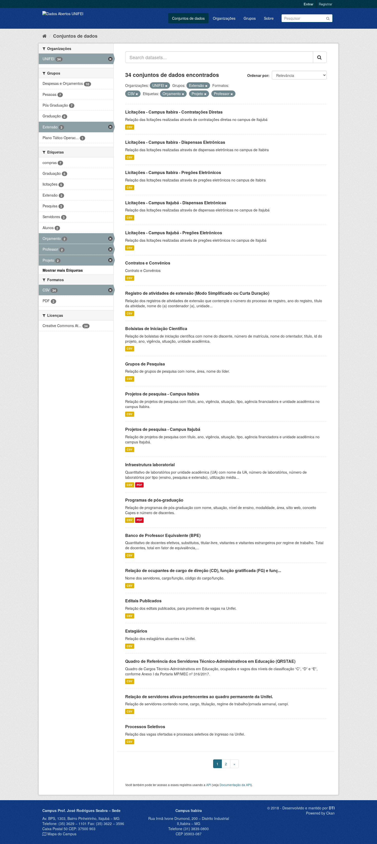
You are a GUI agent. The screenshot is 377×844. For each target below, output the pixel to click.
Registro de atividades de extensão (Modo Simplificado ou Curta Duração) (197, 293)
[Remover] (166, 86)
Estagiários (136, 631)
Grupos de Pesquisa (145, 364)
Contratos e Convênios (147, 263)
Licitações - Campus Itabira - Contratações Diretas (174, 112)
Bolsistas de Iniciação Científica (156, 328)
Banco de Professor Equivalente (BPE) (163, 535)
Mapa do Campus (61, 833)
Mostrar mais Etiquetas (63, 270)
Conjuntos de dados (188, 18)
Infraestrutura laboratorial (150, 464)
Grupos (250, 18)
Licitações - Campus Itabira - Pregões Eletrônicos (173, 172)
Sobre (269, 18)
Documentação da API (235, 784)
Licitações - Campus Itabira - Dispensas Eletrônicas (175, 142)
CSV (129, 127)
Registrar (325, 4)
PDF (139, 485)
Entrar (308, 4)
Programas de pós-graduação (154, 500)
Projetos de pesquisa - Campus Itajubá (162, 429)
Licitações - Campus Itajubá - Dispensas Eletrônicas (175, 203)
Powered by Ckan (320, 813)
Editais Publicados (143, 601)
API (208, 784)
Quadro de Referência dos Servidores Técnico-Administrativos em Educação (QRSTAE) (210, 661)
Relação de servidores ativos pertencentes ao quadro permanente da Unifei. (199, 696)
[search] (320, 57)
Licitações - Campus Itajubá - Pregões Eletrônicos (173, 233)
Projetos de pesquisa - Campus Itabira (162, 394)
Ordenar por (257, 75)
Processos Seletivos (145, 726)
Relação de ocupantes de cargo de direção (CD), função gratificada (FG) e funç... (203, 570)
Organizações (224, 18)
